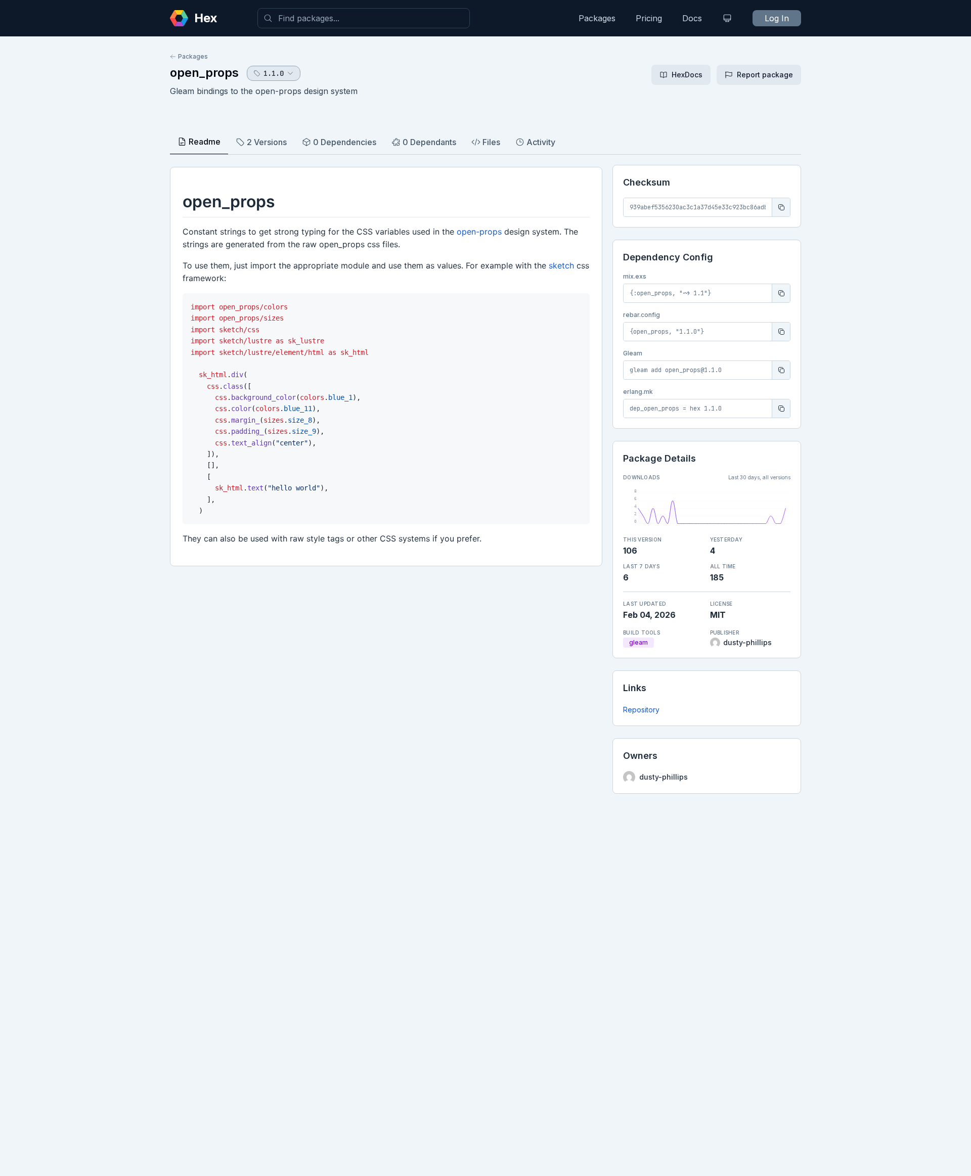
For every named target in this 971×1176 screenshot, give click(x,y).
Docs (692, 18)
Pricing (649, 18)
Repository (641, 709)
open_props (204, 72)
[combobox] (363, 18)
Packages (597, 18)
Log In (777, 18)
